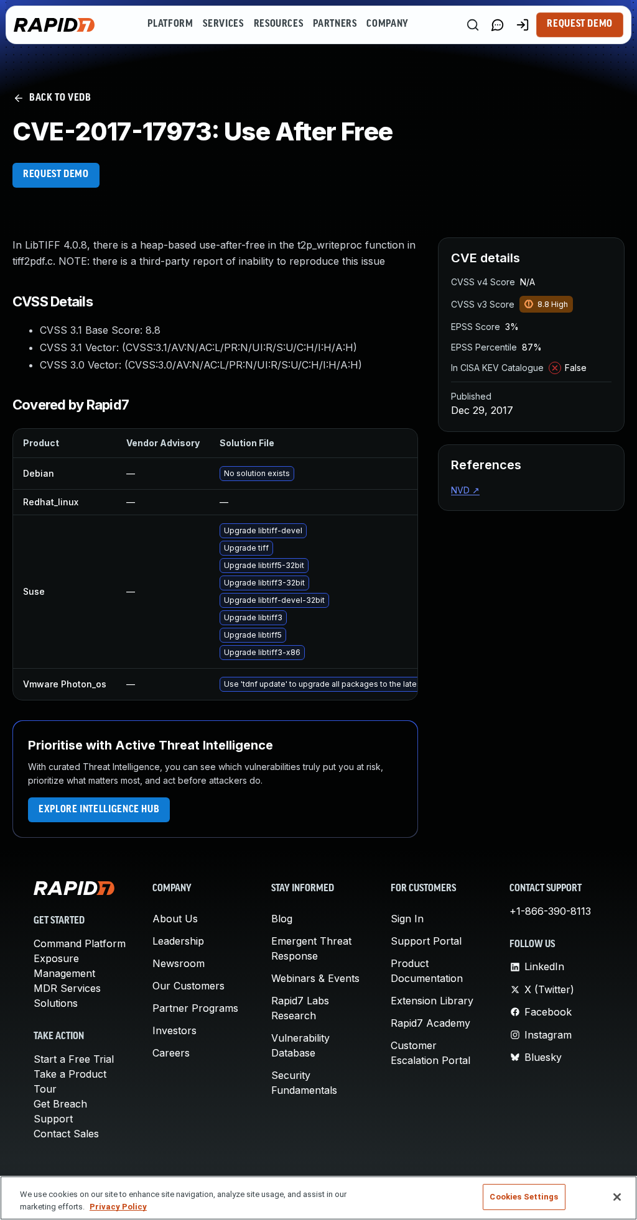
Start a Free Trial (74, 1059)
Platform (170, 24)
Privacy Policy (118, 1206)
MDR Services (67, 988)
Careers (171, 1053)
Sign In (407, 918)
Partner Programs (195, 1008)
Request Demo (580, 24)
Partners (334, 24)
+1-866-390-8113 (550, 911)
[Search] (473, 25)
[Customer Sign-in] (522, 25)
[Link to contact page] (497, 25)
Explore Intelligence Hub (99, 810)
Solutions (56, 1003)
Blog (281, 918)
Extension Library (432, 1000)
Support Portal (426, 941)
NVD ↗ (465, 490)
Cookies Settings (524, 1196)
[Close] (617, 1197)
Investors (174, 1030)
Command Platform (80, 943)
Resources (279, 24)
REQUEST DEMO (56, 175)
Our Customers (188, 985)
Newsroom (178, 963)
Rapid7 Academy (430, 1023)
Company (387, 24)
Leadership (178, 941)
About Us (175, 918)
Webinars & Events (315, 978)
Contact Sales (66, 1133)
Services (223, 24)
